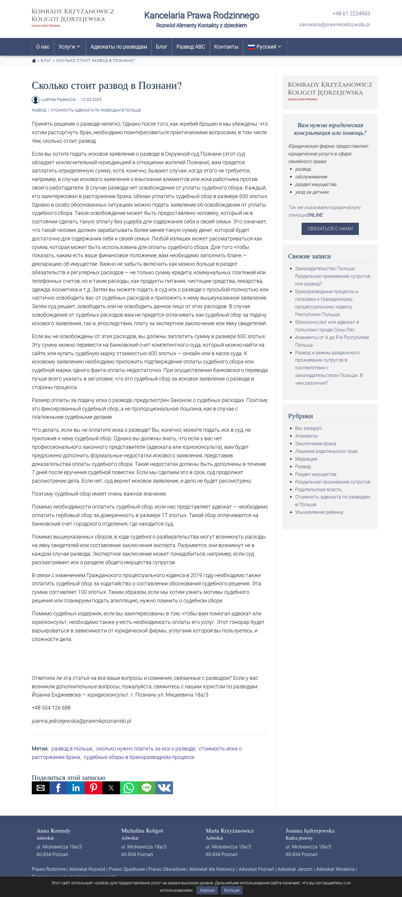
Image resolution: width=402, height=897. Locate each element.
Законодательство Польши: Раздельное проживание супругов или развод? (332, 276)
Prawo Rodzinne (49, 869)
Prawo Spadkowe (127, 869)
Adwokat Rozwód (87, 869)
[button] (40, 787)
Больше (231, 890)
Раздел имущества (316, 474)
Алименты (306, 436)
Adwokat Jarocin (295, 869)
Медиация (306, 459)
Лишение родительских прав (326, 451)
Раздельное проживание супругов (332, 482)
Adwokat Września (335, 869)
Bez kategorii (308, 428)
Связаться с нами (330, 229)
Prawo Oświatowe (167, 869)
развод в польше (72, 748)
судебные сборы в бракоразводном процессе (139, 757)
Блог (46, 60)
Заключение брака (315, 443)
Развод (39, 110)
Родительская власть (318, 489)
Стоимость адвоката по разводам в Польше (96, 110)
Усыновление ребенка (319, 512)
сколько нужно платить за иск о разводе (145, 748)
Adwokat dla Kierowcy (212, 869)
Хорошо (207, 890)
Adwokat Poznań (256, 869)
